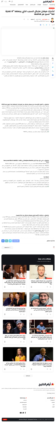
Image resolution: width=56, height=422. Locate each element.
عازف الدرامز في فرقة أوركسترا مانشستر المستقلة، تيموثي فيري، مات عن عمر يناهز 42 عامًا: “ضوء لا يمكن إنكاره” (41, 337)
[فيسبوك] (25, 412)
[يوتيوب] (20, 412)
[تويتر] (23, 412)
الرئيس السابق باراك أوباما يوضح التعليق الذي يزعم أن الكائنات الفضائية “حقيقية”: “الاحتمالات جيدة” (42, 364)
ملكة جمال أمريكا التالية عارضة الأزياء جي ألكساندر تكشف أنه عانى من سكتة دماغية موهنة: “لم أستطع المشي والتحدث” (14, 282)
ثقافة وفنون (51, 8)
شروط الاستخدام (23, 419)
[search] (12, 1)
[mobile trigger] (2, 1)
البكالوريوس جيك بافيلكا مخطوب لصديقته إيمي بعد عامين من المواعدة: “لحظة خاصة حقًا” (41, 282)
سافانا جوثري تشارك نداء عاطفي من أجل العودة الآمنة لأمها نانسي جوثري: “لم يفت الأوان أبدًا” (15, 364)
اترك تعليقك (6, 247)
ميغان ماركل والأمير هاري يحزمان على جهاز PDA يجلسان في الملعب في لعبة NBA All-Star (15, 337)
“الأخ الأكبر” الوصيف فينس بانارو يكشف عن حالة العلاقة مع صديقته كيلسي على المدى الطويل (41, 310)
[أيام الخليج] (49, 1)
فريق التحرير (44, 19)
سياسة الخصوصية (32, 419)
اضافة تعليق (38, 19)
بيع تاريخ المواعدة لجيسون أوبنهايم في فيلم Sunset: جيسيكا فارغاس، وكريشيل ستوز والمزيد (15, 310)
